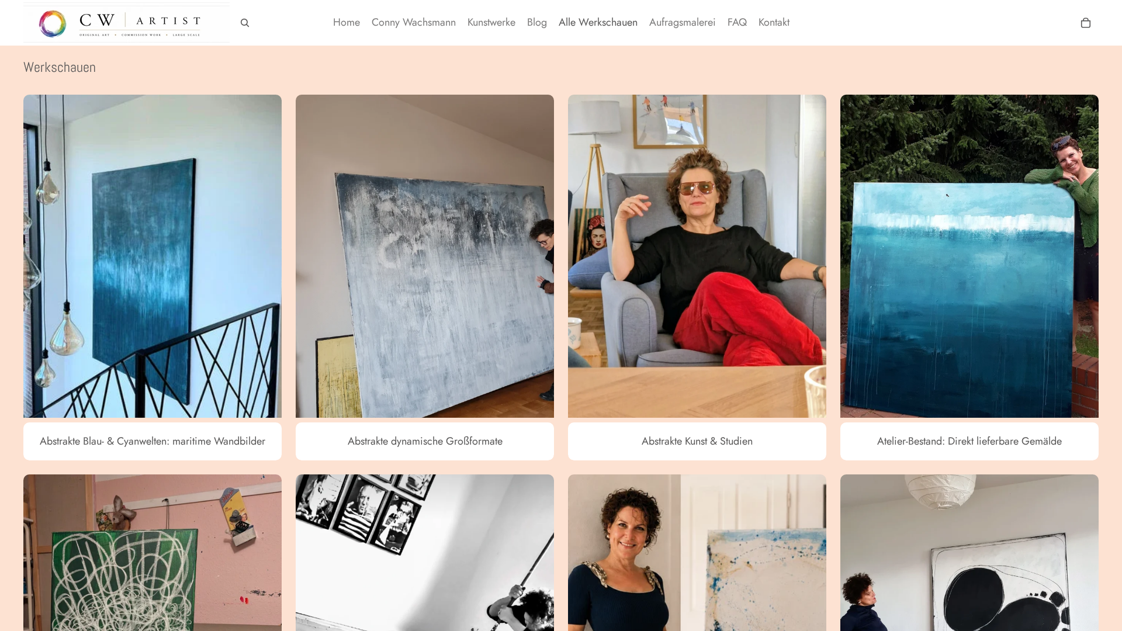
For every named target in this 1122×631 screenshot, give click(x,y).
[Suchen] (245, 23)
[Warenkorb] (1086, 23)
